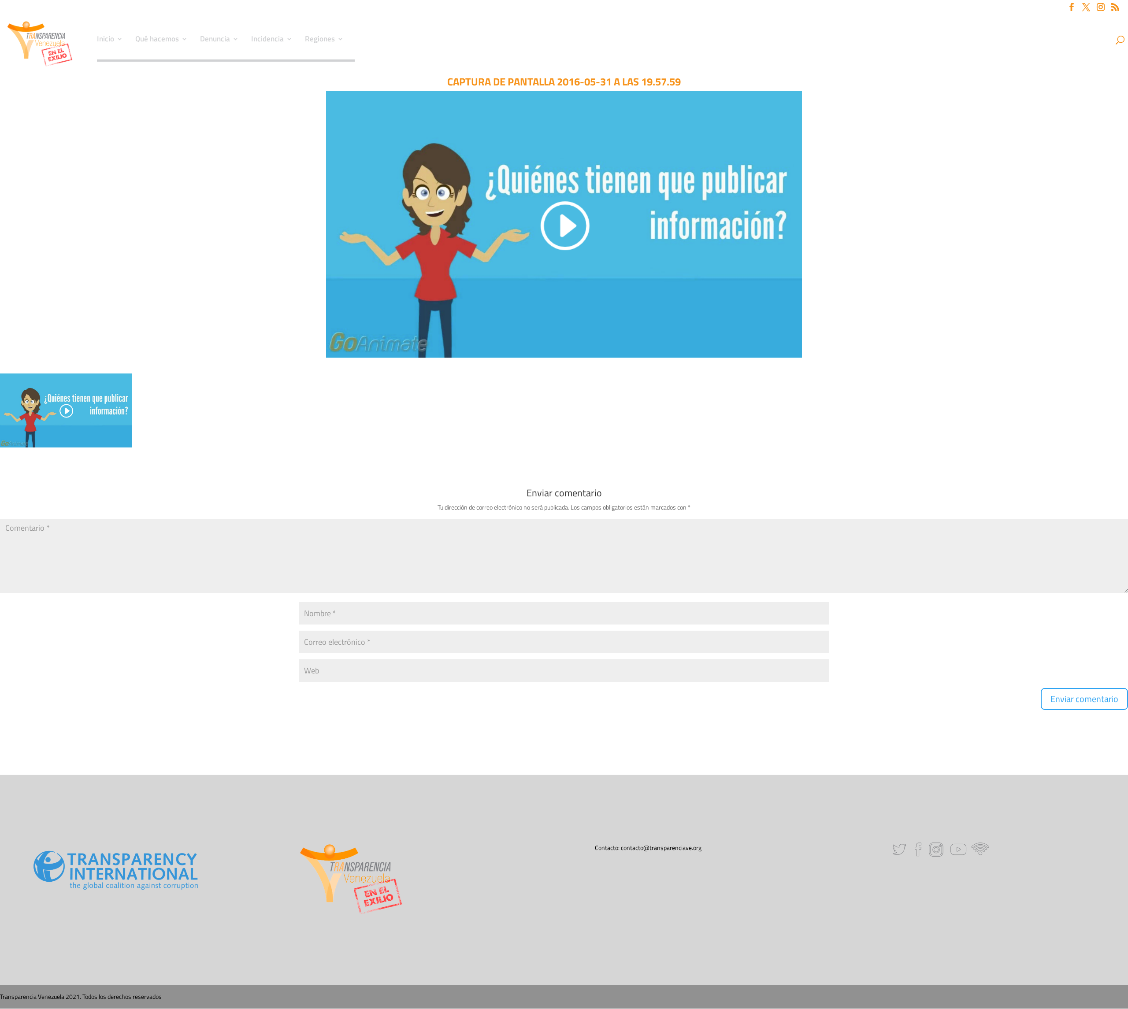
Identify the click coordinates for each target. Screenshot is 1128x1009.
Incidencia (267, 40)
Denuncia (215, 40)
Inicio (105, 40)
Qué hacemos (157, 40)
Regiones (320, 40)
